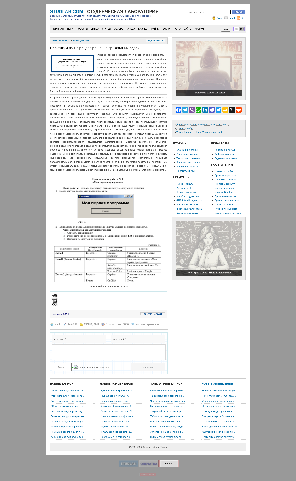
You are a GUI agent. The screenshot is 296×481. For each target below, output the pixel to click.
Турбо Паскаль (184, 183)
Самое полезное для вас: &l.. (116, 411)
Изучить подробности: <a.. (115, 426)
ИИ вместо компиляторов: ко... (68, 406)
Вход (219, 18)
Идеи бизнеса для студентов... (68, 436)
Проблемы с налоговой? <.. (115, 436)
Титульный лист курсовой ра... (167, 411)
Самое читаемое (224, 204)
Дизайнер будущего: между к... (68, 421)
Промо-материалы (225, 196)
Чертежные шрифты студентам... (168, 400)
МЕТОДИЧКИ (91, 324)
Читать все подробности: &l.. (116, 431)
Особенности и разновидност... (219, 406)
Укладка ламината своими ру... (219, 390)
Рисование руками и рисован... (68, 426)
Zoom (226, 29)
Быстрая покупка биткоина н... (219, 416)
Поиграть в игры (185, 170)
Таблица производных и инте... (167, 416)
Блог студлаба (184, 128)
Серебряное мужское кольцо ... (219, 400)
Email (232, 18)
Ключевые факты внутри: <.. (116, 406)
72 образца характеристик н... (167, 395)
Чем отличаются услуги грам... (219, 395)
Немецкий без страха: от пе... (67, 431)
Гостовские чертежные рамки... (167, 390)
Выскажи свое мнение (188, 162)
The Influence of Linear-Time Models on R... (200, 132)
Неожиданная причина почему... (220, 426)
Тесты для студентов (188, 158)
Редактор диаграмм (226, 158)
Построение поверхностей (165, 421)
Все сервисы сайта (187, 166)
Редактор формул (225, 149)
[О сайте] (128, 466)
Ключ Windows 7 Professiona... (67, 395)
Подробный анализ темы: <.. (116, 400)
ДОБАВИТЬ (156, 40)
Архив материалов (225, 175)
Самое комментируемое (228, 212)
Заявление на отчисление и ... (167, 431)
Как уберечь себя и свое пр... (218, 431)
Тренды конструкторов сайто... (68, 390)
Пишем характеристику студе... (167, 426)
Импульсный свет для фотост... (68, 400)
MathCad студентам (187, 196)
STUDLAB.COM (66, 11)
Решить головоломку (188, 154)
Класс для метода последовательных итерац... (202, 124)
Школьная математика (189, 208)
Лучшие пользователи (227, 200)
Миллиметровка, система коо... (167, 406)
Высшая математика (188, 204)
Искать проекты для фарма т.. (117, 416)
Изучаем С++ (183, 187)
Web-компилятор (224, 154)
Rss (243, 18)
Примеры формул (225, 183)
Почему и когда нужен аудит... (218, 411)
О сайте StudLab (224, 192)
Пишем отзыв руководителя (165, 436)
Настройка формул (225, 179)
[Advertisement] (114, 299)
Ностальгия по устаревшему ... (68, 411)
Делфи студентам (186, 192)
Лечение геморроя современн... (69, 416)
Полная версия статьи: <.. (115, 395)
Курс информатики (187, 212)
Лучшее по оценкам (226, 208)
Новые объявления (217, 383)
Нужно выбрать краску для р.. (117, 390)
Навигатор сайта (224, 171)
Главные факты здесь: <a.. (115, 421)
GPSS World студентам (189, 200)
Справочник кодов (225, 187)
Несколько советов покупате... (219, 436)
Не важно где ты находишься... (219, 421)
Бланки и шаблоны (187, 149)
